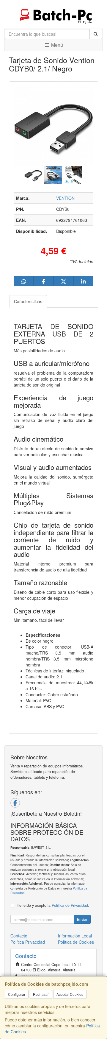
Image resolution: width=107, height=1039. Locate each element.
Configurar (16, 994)
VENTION (65, 198)
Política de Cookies (76, 942)
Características (28, 301)
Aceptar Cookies (69, 994)
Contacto (18, 936)
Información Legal (75, 936)
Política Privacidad (27, 942)
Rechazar (41, 994)
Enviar (82, 919)
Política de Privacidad (70, 905)
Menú (56, 44)
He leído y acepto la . (53, 905)
